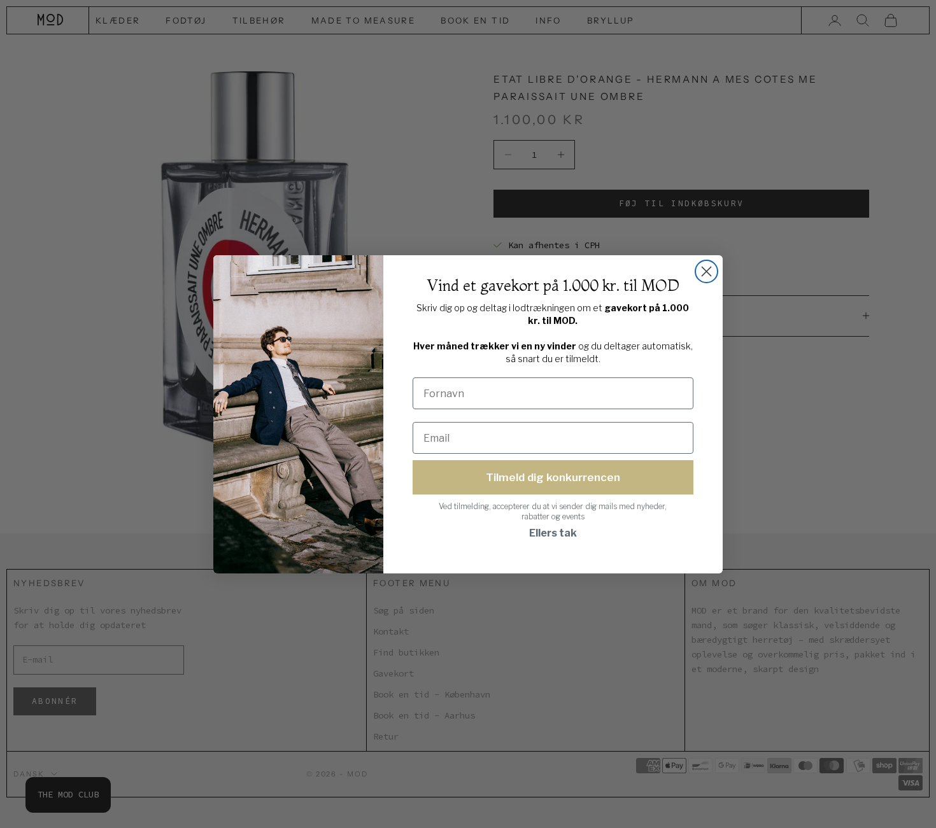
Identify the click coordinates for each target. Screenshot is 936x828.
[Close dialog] (706, 271)
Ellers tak (553, 533)
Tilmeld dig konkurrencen (553, 477)
